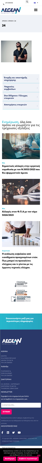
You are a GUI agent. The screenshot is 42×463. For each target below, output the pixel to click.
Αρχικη (4, 21)
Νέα (3, 163)
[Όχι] (38, 455)
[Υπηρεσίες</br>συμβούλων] (37, 88)
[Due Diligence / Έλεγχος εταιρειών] (37, 97)
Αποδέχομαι (10, 459)
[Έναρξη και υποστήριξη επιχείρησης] (37, 79)
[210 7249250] (3, 4)
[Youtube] (19, 432)
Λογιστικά (6, 251)
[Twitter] (13, 432)
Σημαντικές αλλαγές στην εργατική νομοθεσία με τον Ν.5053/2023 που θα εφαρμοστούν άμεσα (21, 169)
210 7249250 (9, 3)
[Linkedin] (8, 432)
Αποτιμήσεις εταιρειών (15, 105)
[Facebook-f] (2, 432)
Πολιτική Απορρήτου (8, 448)
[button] (27, 1)
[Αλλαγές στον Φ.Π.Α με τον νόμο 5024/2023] (21, 192)
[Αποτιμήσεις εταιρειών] (37, 106)
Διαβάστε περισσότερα (28, 459)
